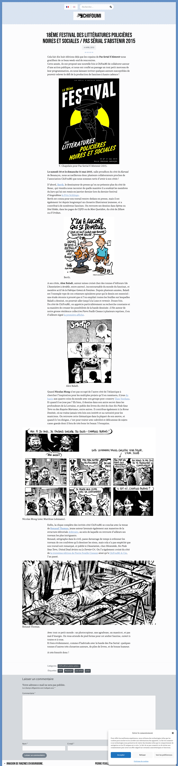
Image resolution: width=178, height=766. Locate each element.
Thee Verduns (122, 398)
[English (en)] (74, 7)
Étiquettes (52, 670)
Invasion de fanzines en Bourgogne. (25, 763)
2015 (60, 670)
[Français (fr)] (67, 7)
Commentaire (28, 693)
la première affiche (74, 314)
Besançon (69, 670)
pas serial (79, 670)
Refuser (142, 755)
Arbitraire (73, 532)
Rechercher (111, 7)
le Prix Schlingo (70, 195)
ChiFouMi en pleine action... (69, 666)
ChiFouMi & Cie (118, 553)
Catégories (52, 665)
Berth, (60, 184)
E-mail (70, 743)
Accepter (121, 755)
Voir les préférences (164, 755)
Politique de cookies (141, 761)
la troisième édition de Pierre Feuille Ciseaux (74, 553)
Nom (25, 743)
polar (88, 670)
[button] (172, 733)
